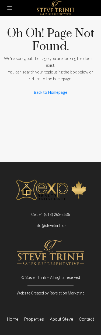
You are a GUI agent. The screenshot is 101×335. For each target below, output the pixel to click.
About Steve (61, 319)
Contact (86, 319)
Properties (34, 319)
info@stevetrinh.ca (51, 225)
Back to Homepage (50, 92)
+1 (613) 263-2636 (54, 214)
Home (13, 319)
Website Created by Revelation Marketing (51, 293)
